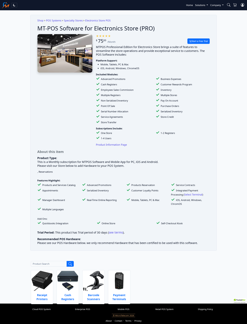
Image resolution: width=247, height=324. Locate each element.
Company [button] (216, 5)
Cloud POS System (41, 309)
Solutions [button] (200, 5)
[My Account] (242, 5)
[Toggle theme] (14, 5)
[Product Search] (228, 5)
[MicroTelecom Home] (6, 5)
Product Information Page (111, 144)
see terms (116, 232)
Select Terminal (193, 194)
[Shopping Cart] (235, 5)
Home (189, 5)
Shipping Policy (205, 309)
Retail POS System (164, 309)
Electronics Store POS (98, 20)
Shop (40, 20)
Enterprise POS (82, 309)
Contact (118, 320)
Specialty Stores (73, 20)
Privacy (138, 320)
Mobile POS (123, 309)
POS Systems (53, 20)
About (109, 320)
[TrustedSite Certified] (239, 301)
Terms (128, 320)
